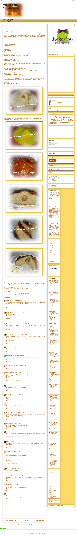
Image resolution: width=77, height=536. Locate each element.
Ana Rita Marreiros (10, 300)
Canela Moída (53, 408)
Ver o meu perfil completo (57, 102)
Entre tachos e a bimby (11, 323)
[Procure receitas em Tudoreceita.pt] (53, 165)
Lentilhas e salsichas (54, 409)
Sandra (7, 484)
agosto (51, 243)
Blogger (47, 533)
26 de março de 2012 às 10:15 (18, 312)
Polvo (52, 223)
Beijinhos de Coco (53, 440)
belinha (8, 372)
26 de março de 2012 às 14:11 (16, 372)
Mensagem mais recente (10, 520)
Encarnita (8, 468)
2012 (51, 242)
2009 (51, 261)
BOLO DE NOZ (53, 348)
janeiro (51, 255)
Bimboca (52, 454)
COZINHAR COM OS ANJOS (54, 347)
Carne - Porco (52, 206)
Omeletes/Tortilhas (52, 219)
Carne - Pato (51, 205)
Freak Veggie (53, 428)
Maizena (50, 486)
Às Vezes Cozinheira (11, 6)
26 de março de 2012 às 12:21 (20, 365)
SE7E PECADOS (53, 403)
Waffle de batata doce (54, 319)
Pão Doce (50, 220)
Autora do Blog (12, 293)
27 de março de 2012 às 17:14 (16, 484)
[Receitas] (51, 172)
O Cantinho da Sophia (11, 385)
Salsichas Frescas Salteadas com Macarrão (53, 288)
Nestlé (50, 488)
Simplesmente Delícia (53, 366)
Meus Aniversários (52, 218)
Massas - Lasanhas (54, 217)
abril (51, 250)
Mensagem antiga (40, 520)
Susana (8, 451)
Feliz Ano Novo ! (53, 444)
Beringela (56, 194)
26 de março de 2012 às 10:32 (23, 323)
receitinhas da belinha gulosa (53, 312)
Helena (7, 494)
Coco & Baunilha (53, 340)
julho (51, 245)
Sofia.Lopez (8, 404)
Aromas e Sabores (54, 280)
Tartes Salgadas (56, 234)
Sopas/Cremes (52, 233)
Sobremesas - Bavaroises (53, 226)
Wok (54, 236)
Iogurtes (56, 211)
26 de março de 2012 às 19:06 (15, 423)
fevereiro (52, 254)
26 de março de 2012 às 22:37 (15, 441)
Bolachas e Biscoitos (54, 195)
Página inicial (26, 520)
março (51, 252)
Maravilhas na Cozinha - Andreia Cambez (54, 317)
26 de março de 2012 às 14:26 (22, 385)
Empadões (51, 210)
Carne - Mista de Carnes (53, 204)
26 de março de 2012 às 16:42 (18, 404)
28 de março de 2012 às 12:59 (16, 494)
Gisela (7, 441)
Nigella (50, 480)
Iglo (49, 475)
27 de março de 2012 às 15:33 (17, 468)
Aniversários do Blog (52, 192)
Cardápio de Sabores (54, 292)
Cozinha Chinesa (55, 207)
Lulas (54, 213)
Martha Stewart (52, 484)
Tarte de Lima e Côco (54, 429)
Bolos (50, 198)
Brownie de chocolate (54, 313)
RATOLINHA (9, 312)
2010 (51, 259)
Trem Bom (52, 352)
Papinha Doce (9, 412)
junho (51, 247)
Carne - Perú (57, 205)
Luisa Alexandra (9, 365)
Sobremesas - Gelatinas (54, 227)
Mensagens (52, 142)
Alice (7, 423)
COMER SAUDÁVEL (54, 422)
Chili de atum (52, 380)
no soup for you (53, 360)
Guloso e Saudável (10, 334)
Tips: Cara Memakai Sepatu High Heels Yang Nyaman (54, 398)
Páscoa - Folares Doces (13, 294)
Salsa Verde (8, 394)
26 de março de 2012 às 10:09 (21, 300)
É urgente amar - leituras (54, 293)
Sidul (50, 492)
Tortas (51, 235)
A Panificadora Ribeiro (53, 379)
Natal (57, 218)
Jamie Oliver (51, 482)
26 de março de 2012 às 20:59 (15, 431)
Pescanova (51, 499)
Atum (52, 193)
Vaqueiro (50, 494)
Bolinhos (54, 197)
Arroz (59, 192)
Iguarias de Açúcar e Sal (54, 439)
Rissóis (55, 225)
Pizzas (58, 221)
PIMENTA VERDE (53, 460)
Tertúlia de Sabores (54, 389)
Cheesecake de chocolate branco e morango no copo (53, 342)
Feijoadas (56, 210)
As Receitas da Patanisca (53, 324)
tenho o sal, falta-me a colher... (54, 448)
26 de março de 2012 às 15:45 (18, 394)
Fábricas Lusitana (52, 490)
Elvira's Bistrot (53, 443)
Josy (7, 431)
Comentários (53, 144)
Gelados (50, 211)
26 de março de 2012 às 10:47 (24, 355)
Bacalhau (50, 194)
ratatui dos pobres (54, 432)
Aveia (57, 193)
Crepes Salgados (52, 208)
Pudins (57, 223)
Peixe (54, 221)
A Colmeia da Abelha (54, 384)
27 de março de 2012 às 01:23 (16, 451)
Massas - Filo (57, 216)
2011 (51, 258)
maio (51, 248)
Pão (57, 219)
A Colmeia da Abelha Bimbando (54, 396)
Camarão (58, 199)
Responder (8, 309)
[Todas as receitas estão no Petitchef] (52, 162)
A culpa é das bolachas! (53, 373)
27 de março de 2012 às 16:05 (17, 475)
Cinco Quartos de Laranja (53, 305)
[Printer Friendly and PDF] (7, 291)
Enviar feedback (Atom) (27, 524)
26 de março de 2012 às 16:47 (19, 412)
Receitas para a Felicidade (12, 355)
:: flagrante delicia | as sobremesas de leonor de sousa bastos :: (54, 331)
